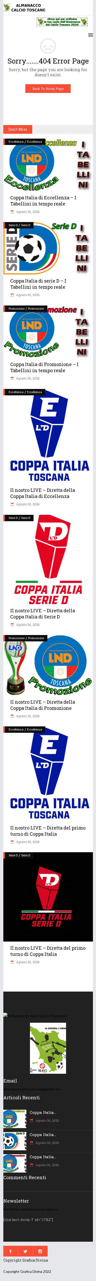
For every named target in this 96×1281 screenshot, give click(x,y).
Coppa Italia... (43, 1112)
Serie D (13, 225)
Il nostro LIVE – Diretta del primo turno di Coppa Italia (48, 831)
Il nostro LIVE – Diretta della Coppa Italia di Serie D (42, 613)
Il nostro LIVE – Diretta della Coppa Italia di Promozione (42, 705)
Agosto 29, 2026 (27, 842)
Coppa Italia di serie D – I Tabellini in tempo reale (38, 284)
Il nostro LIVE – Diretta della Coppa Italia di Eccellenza (42, 493)
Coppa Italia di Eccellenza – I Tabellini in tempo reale (43, 200)
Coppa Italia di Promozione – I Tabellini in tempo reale (44, 367)
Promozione (17, 308)
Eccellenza (16, 141)
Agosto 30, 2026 (27, 212)
